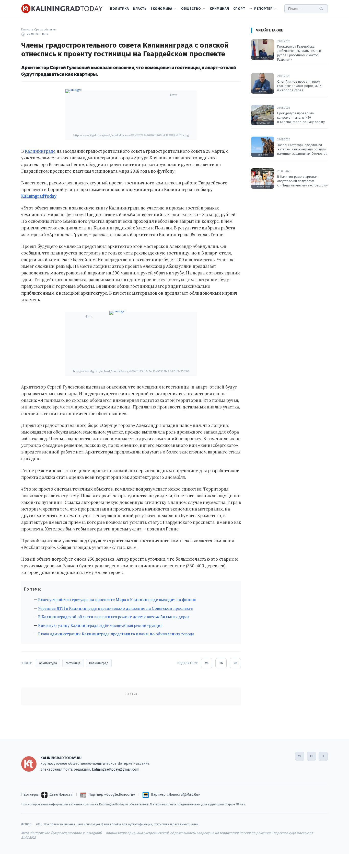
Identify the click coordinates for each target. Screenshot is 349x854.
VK (206, 663)
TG (221, 663)
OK (235, 663)
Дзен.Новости (61, 794)
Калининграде (40, 151)
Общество (191, 8)
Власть (140, 8)
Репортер (263, 8)
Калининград (98, 663)
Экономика (161, 8)
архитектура (48, 663)
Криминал (219, 8)
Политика (119, 8)
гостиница (73, 663)
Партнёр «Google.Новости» (111, 794)
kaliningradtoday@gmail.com (115, 769)
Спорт (239, 8)
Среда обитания (45, 29)
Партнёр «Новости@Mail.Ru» (175, 794)
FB (311, 756)
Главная (26, 29)
